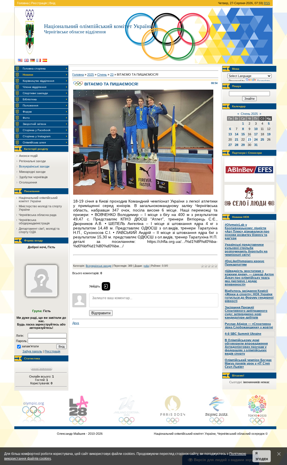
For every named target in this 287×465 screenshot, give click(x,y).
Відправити (100, 313)
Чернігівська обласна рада (37, 215)
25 (262, 139)
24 (256, 139)
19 (268, 134)
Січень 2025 (249, 113)
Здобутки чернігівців (33, 177)
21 (236, 139)
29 (243, 145)
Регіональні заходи (32, 161)
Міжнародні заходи (32, 171)
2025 (90, 74)
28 (236, 145)
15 (243, 134)
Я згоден (261, 456)
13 (230, 134)
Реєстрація (39, 3)
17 (256, 134)
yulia (146, 265)
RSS (267, 3)
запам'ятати (30, 346)
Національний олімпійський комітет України (38, 199)
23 (112, 74)
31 (256, 145)
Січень (102, 74)
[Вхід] (106, 286)
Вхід (52, 3)
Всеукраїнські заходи (34, 166)
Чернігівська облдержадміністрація (34, 221)
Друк (75, 323)
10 (256, 129)
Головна (23, 3)
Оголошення (28, 182)
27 (230, 145)
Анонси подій (28, 155)
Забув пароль (32, 351)
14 (236, 134)
